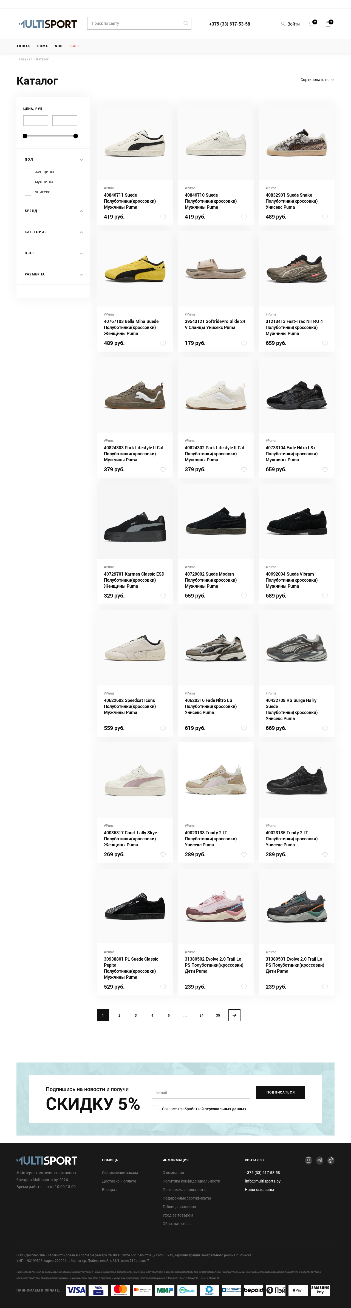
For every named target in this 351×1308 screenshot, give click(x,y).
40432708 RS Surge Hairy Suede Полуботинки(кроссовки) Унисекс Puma (292, 709)
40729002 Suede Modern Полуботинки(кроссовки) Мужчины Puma (211, 580)
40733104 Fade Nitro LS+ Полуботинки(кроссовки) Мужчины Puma (292, 453)
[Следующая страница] (234, 1015)
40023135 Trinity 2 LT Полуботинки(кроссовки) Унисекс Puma (292, 838)
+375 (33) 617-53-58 (229, 24)
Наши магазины (259, 1189)
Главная (25, 59)
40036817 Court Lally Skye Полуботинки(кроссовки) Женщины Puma (130, 838)
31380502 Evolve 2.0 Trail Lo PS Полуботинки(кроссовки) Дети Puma (214, 965)
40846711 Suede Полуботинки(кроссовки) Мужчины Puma (130, 201)
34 (201, 1015)
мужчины (44, 181)
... (185, 1015)
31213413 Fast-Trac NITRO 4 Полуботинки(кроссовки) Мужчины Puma (294, 327)
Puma (42, 46)
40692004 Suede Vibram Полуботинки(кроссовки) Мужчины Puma (292, 580)
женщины (44, 171)
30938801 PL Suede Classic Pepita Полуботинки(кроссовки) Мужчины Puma (131, 968)
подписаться (281, 1092)
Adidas (23, 46)
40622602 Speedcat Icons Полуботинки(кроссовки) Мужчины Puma (130, 706)
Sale (75, 46)
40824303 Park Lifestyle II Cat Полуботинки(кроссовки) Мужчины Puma (134, 453)
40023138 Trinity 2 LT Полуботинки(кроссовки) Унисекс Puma (211, 838)
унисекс (42, 191)
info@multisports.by (263, 1181)
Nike (59, 46)
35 (218, 1015)
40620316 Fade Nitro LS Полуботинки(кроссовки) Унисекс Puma (211, 706)
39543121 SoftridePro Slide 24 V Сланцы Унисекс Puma (215, 324)
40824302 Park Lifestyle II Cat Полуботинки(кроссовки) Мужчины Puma (215, 453)
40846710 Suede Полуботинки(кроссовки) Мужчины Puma (211, 201)
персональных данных (225, 1108)
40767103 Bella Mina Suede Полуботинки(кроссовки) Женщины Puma (131, 327)
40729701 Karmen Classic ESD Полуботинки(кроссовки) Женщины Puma (134, 580)
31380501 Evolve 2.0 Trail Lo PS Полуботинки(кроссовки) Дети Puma (295, 965)
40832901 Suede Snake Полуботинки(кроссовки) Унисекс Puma (292, 201)
